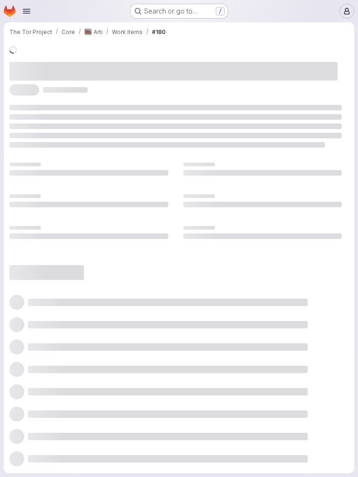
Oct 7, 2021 (114, 64)
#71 (159, 128)
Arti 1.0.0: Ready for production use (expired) (78, 342)
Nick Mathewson (170, 64)
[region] (175, 342)
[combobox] (265, 432)
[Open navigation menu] (26, 11)
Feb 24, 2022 (141, 246)
